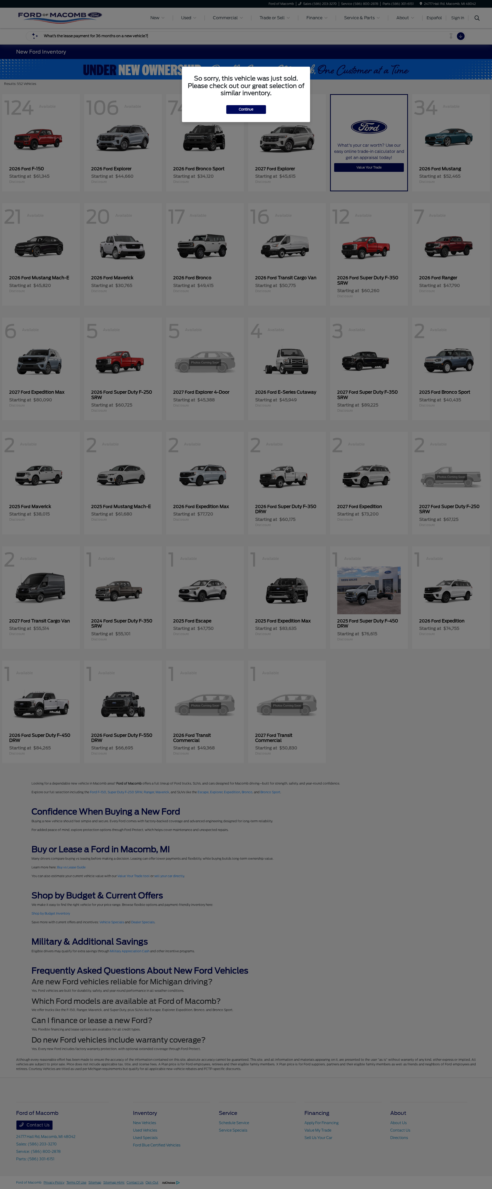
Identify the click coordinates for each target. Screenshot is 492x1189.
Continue (246, 109)
